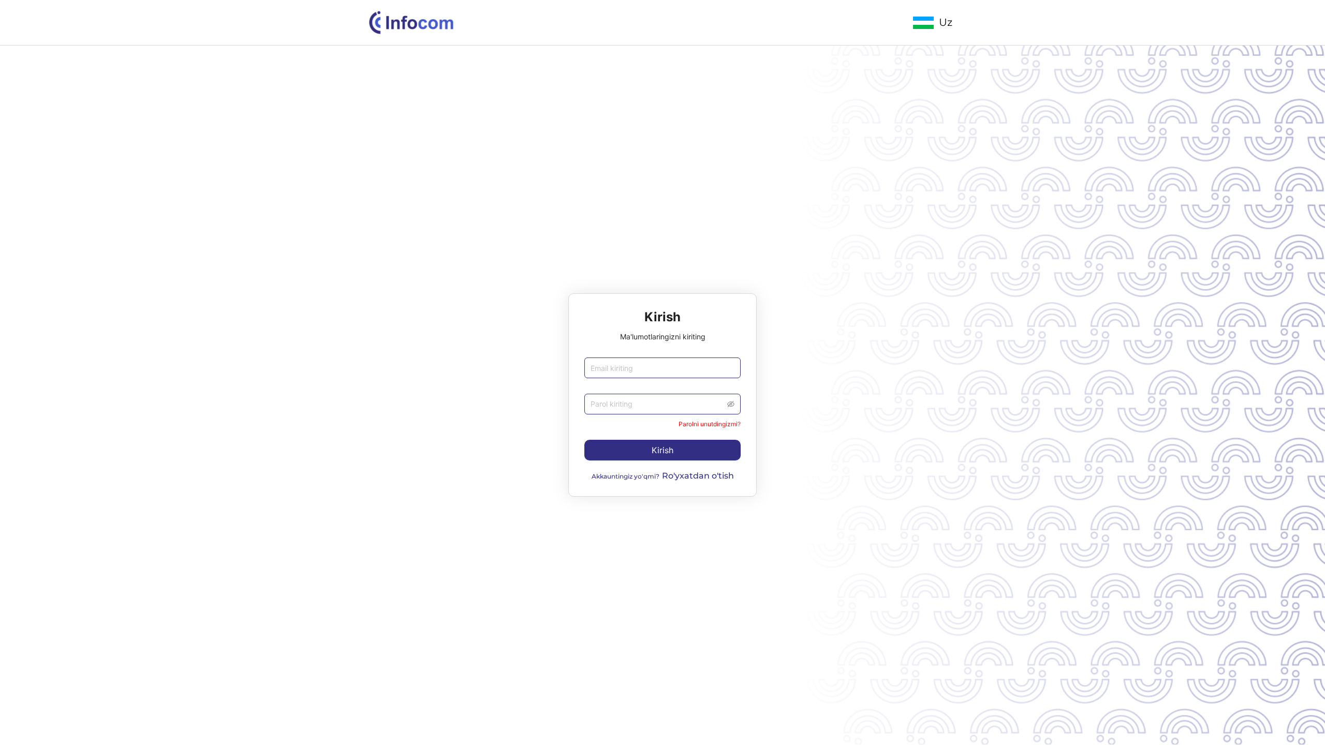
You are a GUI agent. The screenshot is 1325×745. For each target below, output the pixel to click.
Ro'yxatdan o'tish (698, 476)
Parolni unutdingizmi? (710, 424)
